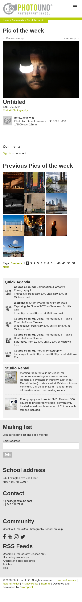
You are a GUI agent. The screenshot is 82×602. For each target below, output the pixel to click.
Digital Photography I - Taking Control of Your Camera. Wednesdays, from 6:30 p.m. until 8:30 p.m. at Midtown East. (43, 324)
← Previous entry (13, 38)
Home (6, 20)
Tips (5, 567)
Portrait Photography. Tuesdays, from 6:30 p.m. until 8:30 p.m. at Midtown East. (45, 354)
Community (18, 20)
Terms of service (66, 580)
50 (68, 263)
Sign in (7, 153)
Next (6, 266)
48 (58, 263)
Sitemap (46, 583)
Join (7, 454)
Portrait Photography (15, 110)
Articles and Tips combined (19, 560)
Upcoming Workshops (16, 557)
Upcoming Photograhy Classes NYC (24, 553)
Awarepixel (26, 586)
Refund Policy (11, 583)
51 (73, 263)
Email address (11, 440)
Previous (16, 263)
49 (63, 263)
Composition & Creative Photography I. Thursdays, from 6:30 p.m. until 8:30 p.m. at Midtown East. (40, 292)
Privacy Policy (30, 583)
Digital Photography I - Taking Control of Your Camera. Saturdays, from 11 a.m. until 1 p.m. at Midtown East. (43, 340)
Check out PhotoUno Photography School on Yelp (33, 528)
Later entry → (71, 38)
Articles (7, 564)
